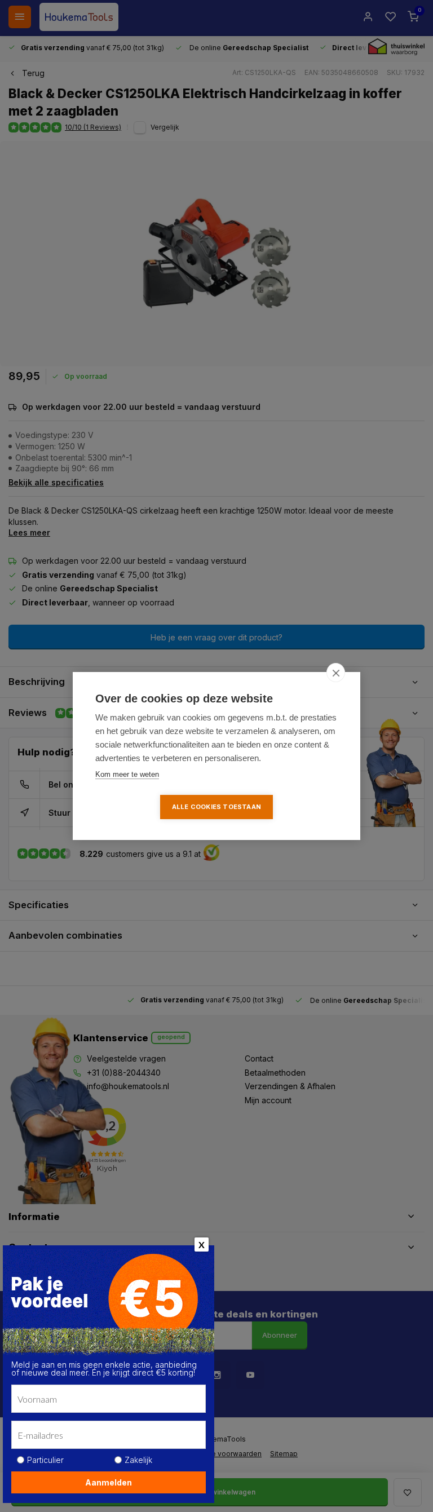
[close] (335, 672)
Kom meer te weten (127, 774)
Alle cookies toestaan (216, 807)
